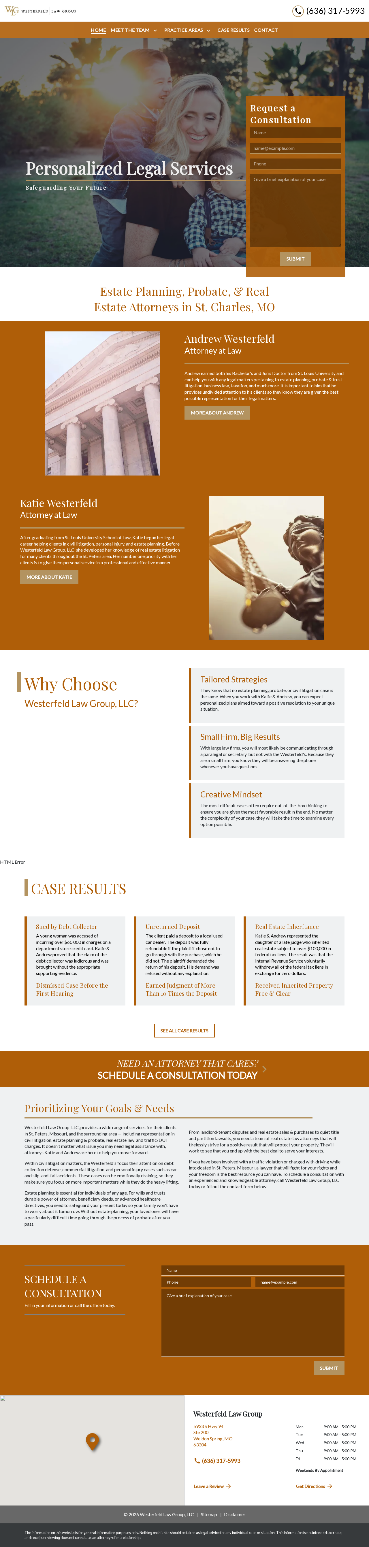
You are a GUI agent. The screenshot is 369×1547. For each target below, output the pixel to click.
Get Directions (310, 1486)
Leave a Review (209, 1486)
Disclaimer (234, 1514)
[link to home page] (40, 10)
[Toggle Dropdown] (156, 30)
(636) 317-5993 (221, 1460)
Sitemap (209, 1514)
